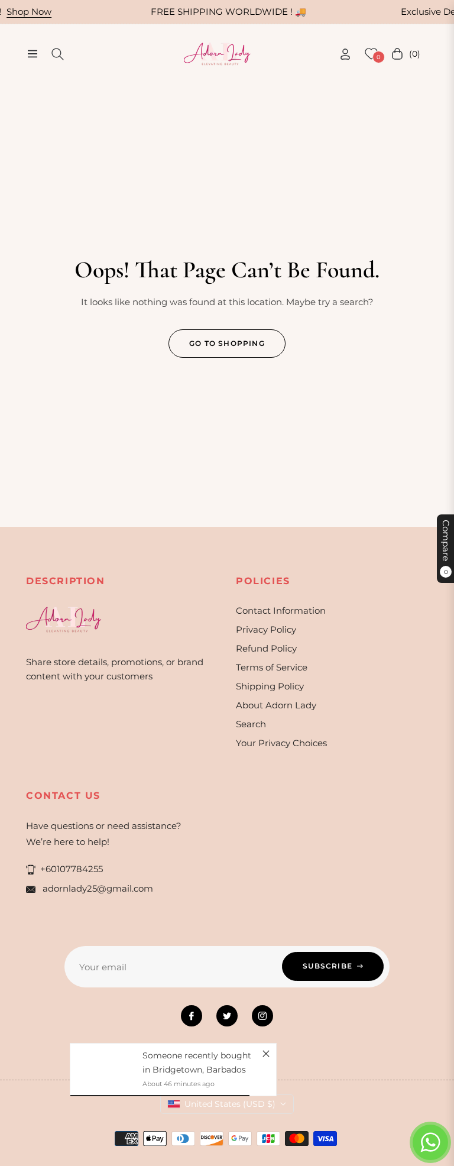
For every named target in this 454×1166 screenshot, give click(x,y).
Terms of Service (271, 667)
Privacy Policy (266, 629)
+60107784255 (71, 868)
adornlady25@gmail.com (96, 888)
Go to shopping (227, 343)
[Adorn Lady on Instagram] (262, 1015)
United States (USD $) (229, 1104)
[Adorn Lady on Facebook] (191, 1015)
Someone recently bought (196, 1055)
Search (251, 724)
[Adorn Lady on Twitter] (227, 1015)
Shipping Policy (270, 686)
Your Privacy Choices (281, 743)
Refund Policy (266, 648)
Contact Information (281, 610)
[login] (345, 54)
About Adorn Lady (276, 705)
